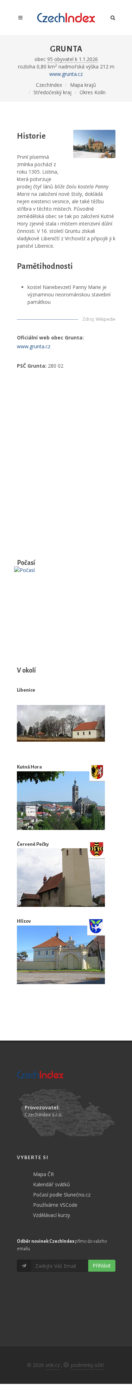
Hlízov (24, 921)
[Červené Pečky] (61, 877)
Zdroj (88, 319)
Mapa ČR (43, 1174)
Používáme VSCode (55, 1204)
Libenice (26, 690)
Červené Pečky (33, 844)
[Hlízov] (61, 955)
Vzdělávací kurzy (51, 1215)
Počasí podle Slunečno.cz (61, 1194)
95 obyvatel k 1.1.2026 (72, 59)
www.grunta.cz (66, 74)
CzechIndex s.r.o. (44, 1114)
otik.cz (52, 1365)
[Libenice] (61, 723)
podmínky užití (87, 1365)
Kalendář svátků (51, 1184)
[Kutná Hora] (61, 800)
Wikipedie (105, 319)
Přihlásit (102, 1265)
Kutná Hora (29, 767)
